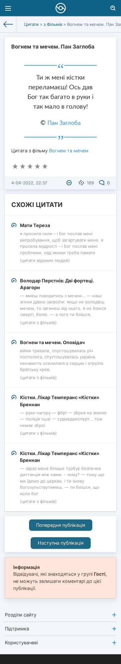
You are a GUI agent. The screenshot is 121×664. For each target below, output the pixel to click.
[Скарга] (69, 182)
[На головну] (8, 24)
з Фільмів (53, 24)
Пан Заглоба (64, 123)
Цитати (31, 24)
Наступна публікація (61, 543)
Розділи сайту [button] (20, 614)
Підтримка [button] (17, 628)
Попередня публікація (60, 525)
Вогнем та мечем (68, 150)
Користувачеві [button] (21, 642)
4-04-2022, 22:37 (29, 182)
